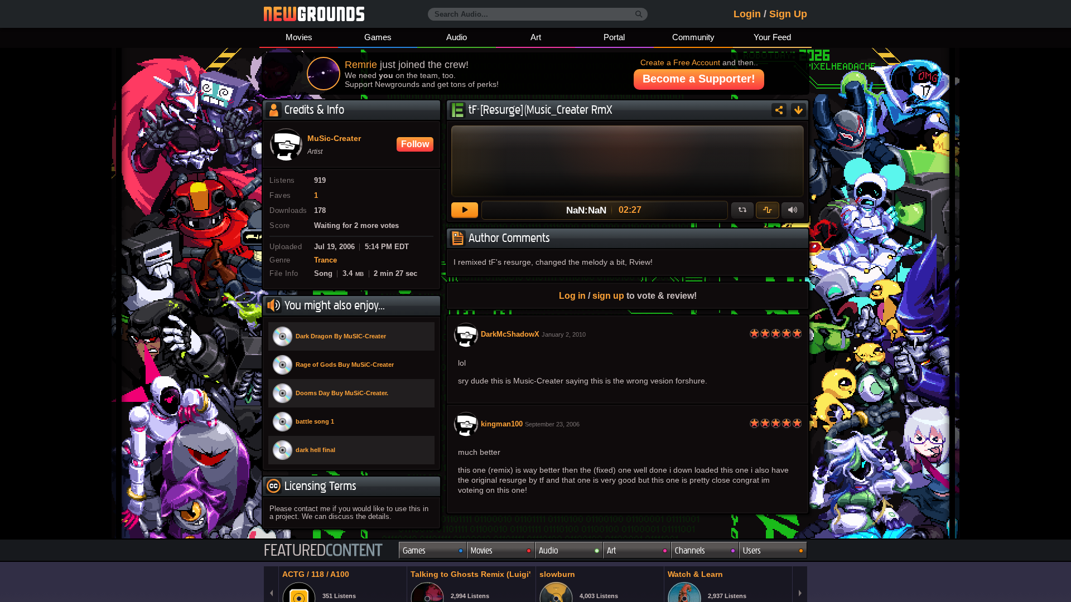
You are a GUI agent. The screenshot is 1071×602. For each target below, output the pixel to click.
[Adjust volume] (792, 210)
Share (779, 110)
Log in (572, 295)
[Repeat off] (742, 210)
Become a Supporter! (699, 78)
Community (693, 37)
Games (378, 37)
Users (752, 550)
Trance (325, 260)
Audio (456, 37)
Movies (299, 37)
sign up (608, 295)
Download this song (798, 110)
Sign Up (788, 14)
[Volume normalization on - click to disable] (767, 210)
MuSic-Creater (334, 138)
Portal (614, 37)
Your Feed (772, 37)
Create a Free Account (680, 62)
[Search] (639, 14)
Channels (690, 550)
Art (535, 37)
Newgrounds (314, 14)
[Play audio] (464, 210)
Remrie (361, 64)
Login (747, 14)
